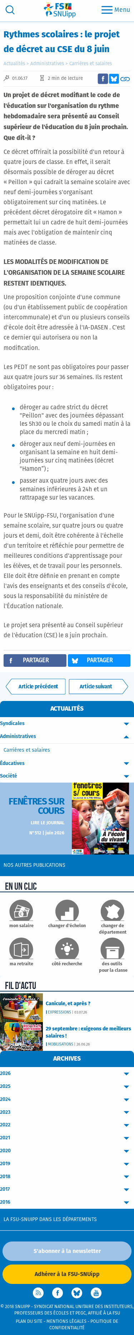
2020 (5, 1150)
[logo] (60, 10)
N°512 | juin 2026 (46, 833)
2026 (5, 1073)
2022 (5, 1124)
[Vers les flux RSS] (38, 1293)
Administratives (47, 63)
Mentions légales (66, 1321)
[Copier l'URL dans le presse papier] (125, 78)
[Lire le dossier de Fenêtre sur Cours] (100, 819)
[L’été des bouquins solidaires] (99, 686)
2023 (5, 1112)
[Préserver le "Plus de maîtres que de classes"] (36, 686)
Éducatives (12, 763)
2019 (5, 1163)
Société (8, 776)
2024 (5, 1099)
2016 (5, 1202)
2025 (5, 1086)
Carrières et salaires (90, 63)
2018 (5, 1176)
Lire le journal (47, 823)
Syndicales (12, 723)
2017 (5, 1189)
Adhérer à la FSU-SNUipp (67, 1274)
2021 (5, 1137)
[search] (10, 10)
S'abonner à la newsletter (67, 1251)
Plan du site (29, 1321)
